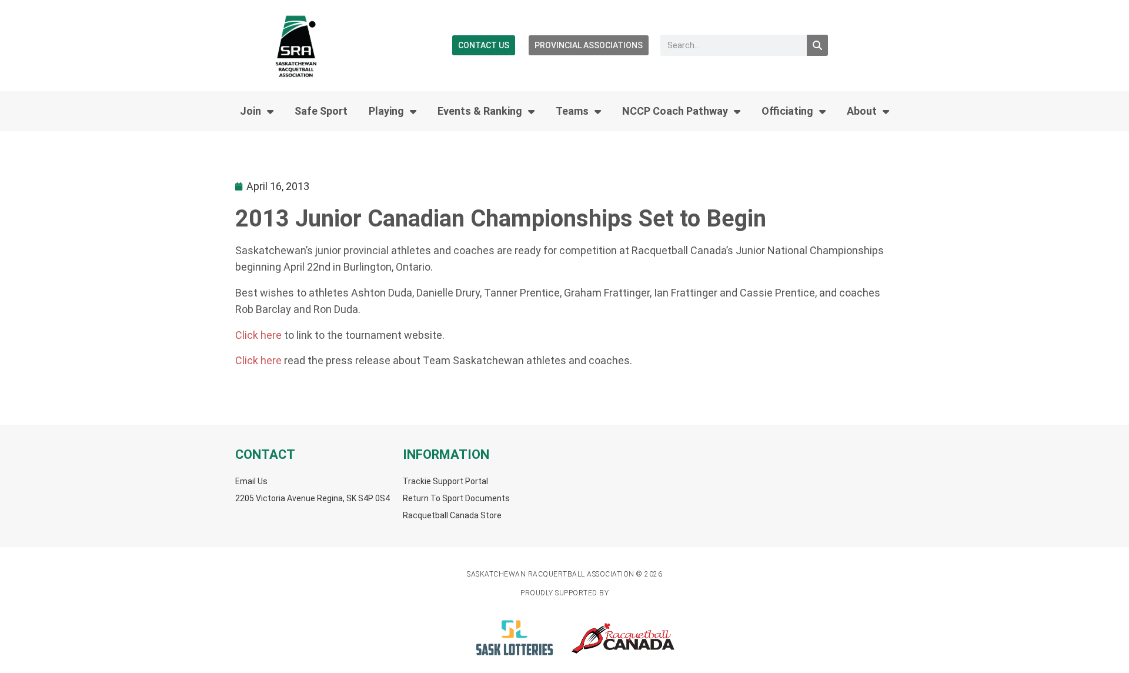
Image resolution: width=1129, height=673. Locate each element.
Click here (259, 335)
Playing (386, 111)
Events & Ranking (479, 111)
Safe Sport (321, 111)
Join (250, 111)
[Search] (817, 45)
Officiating (787, 111)
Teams (572, 111)
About (862, 111)
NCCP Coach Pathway (675, 111)
